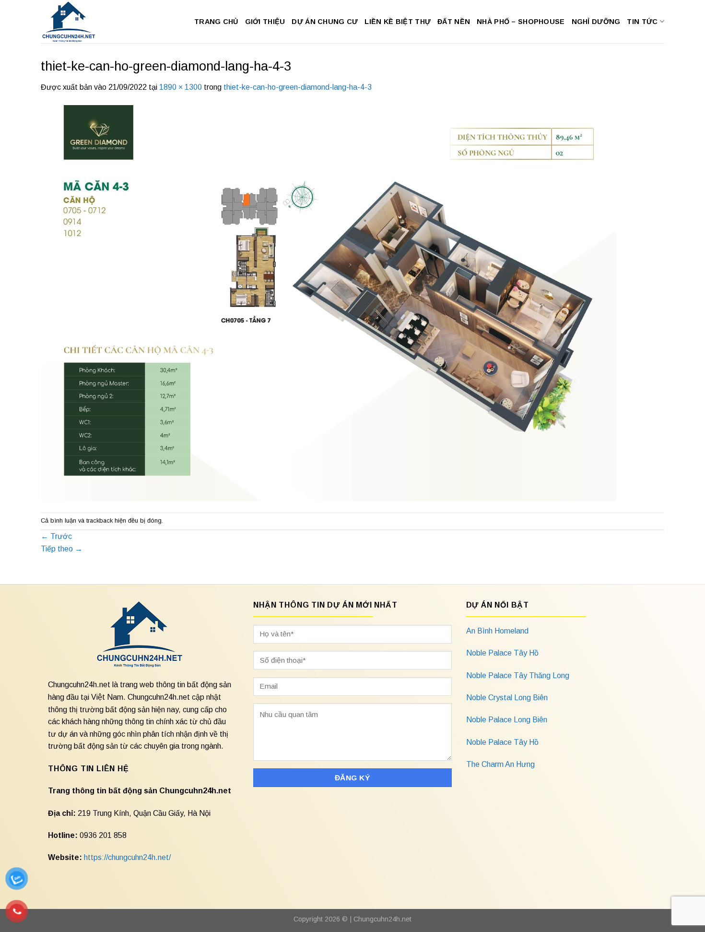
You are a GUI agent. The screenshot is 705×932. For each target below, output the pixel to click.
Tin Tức (642, 21)
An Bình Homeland (497, 631)
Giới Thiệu (265, 21)
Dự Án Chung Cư (325, 21)
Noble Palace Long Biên (506, 720)
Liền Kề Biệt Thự (397, 21)
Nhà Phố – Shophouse (520, 21)
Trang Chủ (216, 21)
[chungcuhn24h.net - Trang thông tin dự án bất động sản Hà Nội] (73, 21)
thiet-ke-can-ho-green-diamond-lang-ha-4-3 (297, 87)
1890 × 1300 (180, 87)
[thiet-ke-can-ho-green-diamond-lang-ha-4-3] (328, 302)
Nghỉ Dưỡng (596, 21)
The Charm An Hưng (500, 764)
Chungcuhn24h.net (382, 919)
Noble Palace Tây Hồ (502, 653)
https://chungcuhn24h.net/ (127, 857)
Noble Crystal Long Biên (507, 697)
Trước (56, 536)
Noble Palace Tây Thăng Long (517, 675)
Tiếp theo (61, 549)
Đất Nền (453, 21)
